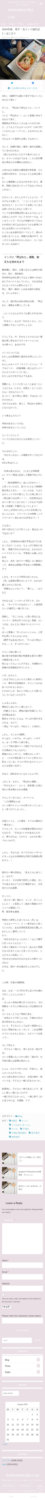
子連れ (26, 1129)
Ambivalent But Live (20, 13)
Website (6, 1283)
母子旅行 (35, 1133)
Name (5, 1260)
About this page (9, 1486)
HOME (11, 1496)
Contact (39, 1486)
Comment (9, 1220)
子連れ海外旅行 (19, 1133)
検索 (39, 1340)
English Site (32, 24)
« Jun (4, 1444)
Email (5, 1272)
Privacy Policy (25, 1486)
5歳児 (14, 1121)
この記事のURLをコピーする (23, 88)
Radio (12, 24)
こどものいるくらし (21, 1125)
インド (25, 1121)
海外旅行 (16, 1137)
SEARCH (34, 1496)
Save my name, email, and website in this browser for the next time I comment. (21, 1300)
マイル (15, 1129)
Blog (4, 24)
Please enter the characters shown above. (21, 1316)
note (4, 1464)
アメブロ (6, 1460)
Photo (21, 24)
